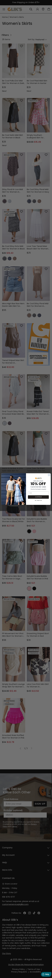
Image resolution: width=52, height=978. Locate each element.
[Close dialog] (49, 475)
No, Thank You (38, 500)
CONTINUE (38, 497)
